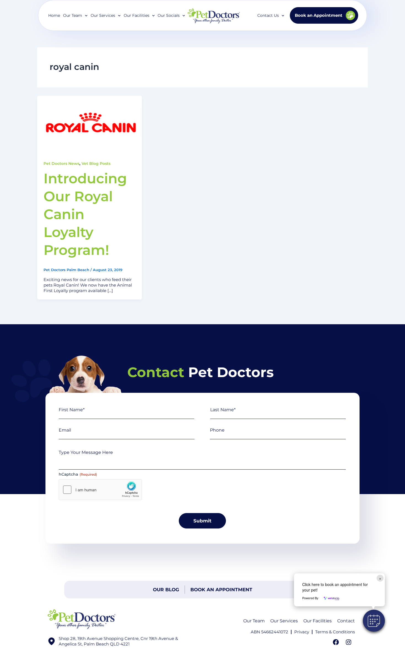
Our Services (284, 620)
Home (54, 15)
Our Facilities (136, 15)
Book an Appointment (221, 589)
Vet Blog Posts (96, 163)
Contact (346, 620)
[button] (374, 621)
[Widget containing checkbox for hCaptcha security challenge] (100, 489)
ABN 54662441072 (269, 631)
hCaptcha (78, 474)
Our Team (254, 620)
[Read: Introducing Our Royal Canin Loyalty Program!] (89, 124)
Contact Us (268, 15)
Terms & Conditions (335, 631)
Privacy (301, 631)
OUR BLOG (166, 589)
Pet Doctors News (61, 163)
